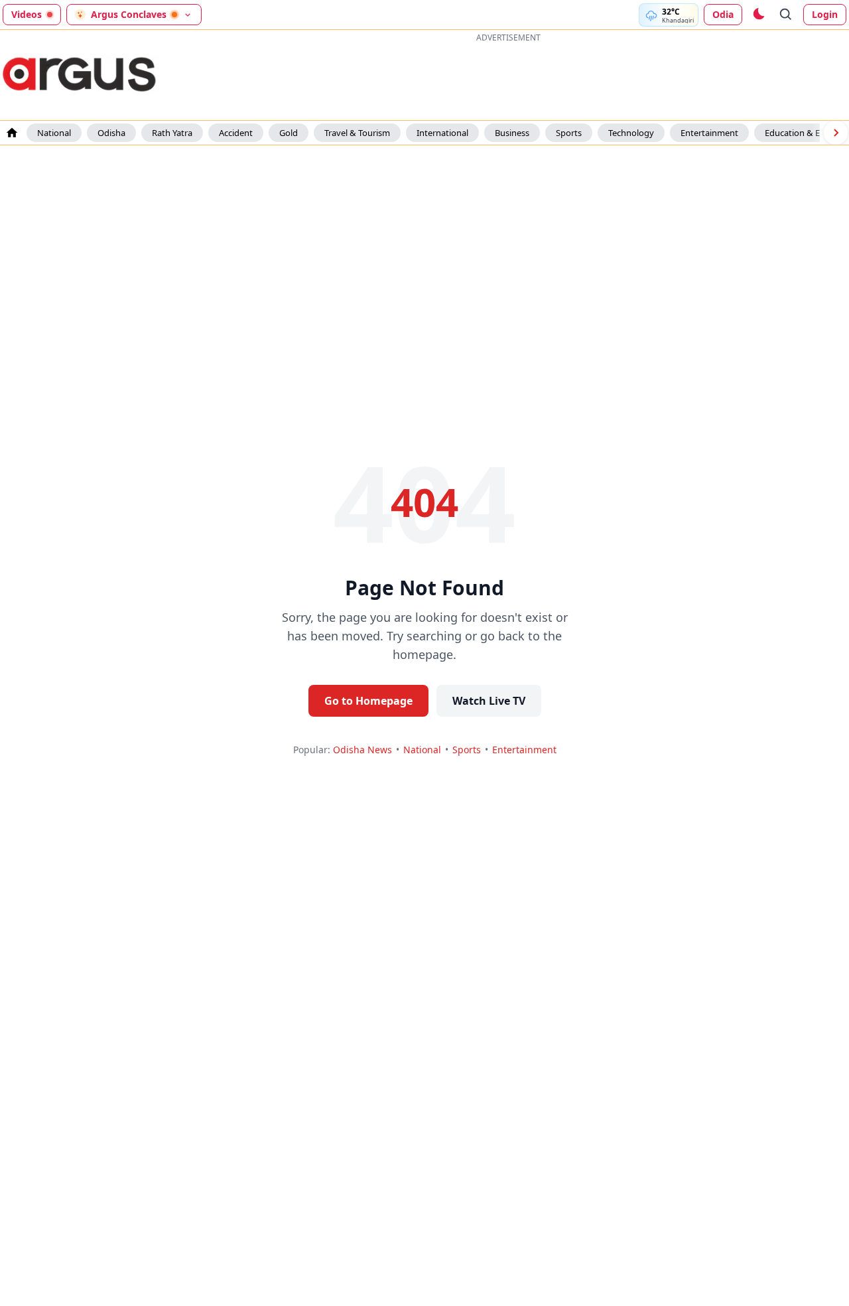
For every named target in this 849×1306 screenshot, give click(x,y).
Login (825, 14)
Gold (288, 133)
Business (512, 133)
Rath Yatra (172, 133)
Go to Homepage (368, 700)
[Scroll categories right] (836, 133)
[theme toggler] (758, 14)
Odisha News (362, 749)
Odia (723, 14)
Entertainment (709, 133)
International (442, 133)
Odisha (111, 133)
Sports (569, 133)
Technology (631, 133)
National (54, 133)
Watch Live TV (488, 700)
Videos (26, 14)
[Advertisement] (508, 76)
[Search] (786, 15)
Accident (236, 133)
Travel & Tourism (357, 133)
